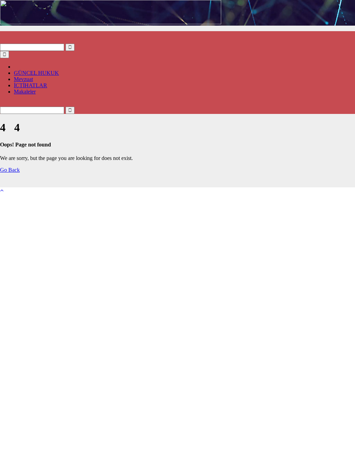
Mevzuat (23, 79)
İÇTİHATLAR (30, 85)
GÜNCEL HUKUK (36, 73)
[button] (2, 40)
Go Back (10, 170)
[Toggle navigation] (4, 54)
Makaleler (25, 92)
